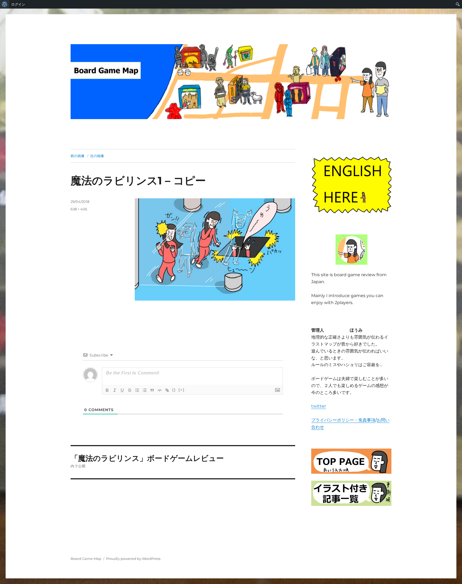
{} (174, 390)
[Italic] (114, 390)
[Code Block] (159, 390)
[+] (181, 390)
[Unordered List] (144, 390)
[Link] (167, 390)
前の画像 (77, 156)
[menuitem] (4, 4)
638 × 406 (79, 209)
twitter (318, 406)
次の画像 (97, 156)
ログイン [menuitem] (18, 4)
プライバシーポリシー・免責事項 (343, 420)
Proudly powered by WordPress (133, 558)
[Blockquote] (152, 390)
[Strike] (129, 390)
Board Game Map (86, 558)
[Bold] (107, 390)
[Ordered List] (137, 390)
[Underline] (122, 390)
